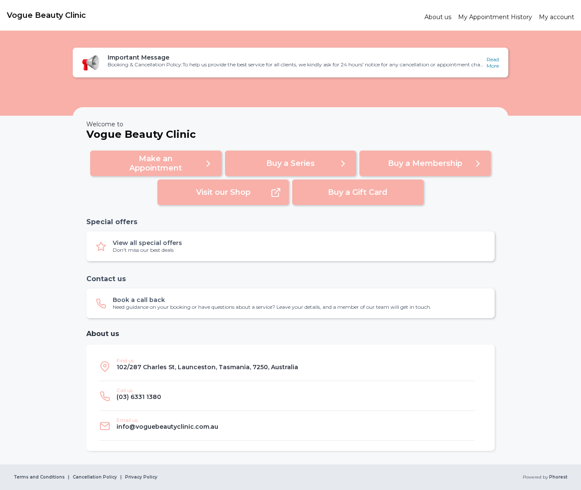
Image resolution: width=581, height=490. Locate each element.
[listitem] (287, 366)
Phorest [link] (558, 477)
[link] (212, 15)
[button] (290, 62)
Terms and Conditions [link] (39, 477)
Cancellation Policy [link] (95, 477)
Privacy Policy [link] (141, 477)
